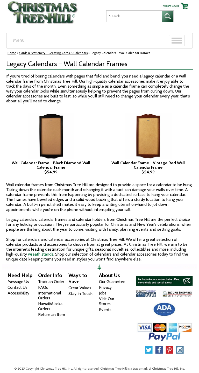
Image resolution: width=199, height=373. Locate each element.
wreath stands (40, 254)
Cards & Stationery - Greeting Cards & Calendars (53, 53)
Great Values (79, 287)
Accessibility (18, 293)
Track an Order (51, 281)
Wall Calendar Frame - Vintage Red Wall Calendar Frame (148, 165)
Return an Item (51, 314)
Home (12, 53)
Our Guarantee (112, 281)
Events (105, 309)
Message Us (18, 281)
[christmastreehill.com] (43, 11)
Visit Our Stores (106, 301)
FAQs (43, 287)
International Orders (49, 295)
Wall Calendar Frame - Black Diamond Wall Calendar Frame (51, 165)
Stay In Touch (80, 293)
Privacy (105, 287)
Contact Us (17, 287)
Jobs (102, 293)
